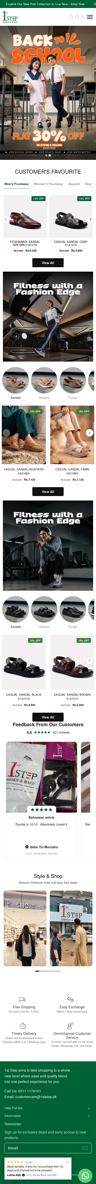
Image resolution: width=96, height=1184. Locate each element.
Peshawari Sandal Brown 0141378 (25, 243)
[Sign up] (85, 1147)
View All (48, 262)
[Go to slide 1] (37, 971)
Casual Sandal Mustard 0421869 (24, 471)
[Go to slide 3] (44, 971)
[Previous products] (6, 433)
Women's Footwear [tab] (48, 184)
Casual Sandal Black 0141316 (24, 696)
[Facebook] (34, 1165)
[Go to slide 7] (59, 971)
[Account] (82, 17)
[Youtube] (52, 1165)
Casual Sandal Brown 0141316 (72, 696)
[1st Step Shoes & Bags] (48, 93)
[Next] (90, 219)
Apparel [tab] (74, 184)
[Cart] (77, 17)
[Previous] (5, 219)
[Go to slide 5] (51, 971)
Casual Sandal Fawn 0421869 (72, 471)
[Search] (71, 17)
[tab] (46, 155)
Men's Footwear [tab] (16, 184)
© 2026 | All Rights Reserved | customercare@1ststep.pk (48, 1174)
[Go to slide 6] (55, 971)
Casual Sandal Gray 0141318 (71, 243)
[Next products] (89, 433)
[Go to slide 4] (48, 971)
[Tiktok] (61, 1165)
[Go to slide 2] (41, 971)
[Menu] (90, 17)
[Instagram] (43, 1165)
